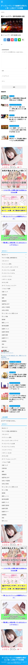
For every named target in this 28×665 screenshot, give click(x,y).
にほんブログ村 (5, 358)
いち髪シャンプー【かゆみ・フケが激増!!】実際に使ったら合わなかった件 (17, 410)
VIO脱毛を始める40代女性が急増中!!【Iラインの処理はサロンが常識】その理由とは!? (17, 365)
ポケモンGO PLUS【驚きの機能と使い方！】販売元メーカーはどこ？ (18, 119)
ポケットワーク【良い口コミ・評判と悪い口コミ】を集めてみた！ (17, 108)
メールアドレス (5, 76)
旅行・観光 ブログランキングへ (7, 352)
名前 (3, 70)
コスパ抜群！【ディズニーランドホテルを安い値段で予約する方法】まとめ (17, 129)
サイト (3, 81)
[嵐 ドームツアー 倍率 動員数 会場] (15, 39)
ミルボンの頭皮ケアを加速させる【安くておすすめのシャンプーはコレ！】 (17, 387)
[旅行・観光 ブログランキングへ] (5, 351)
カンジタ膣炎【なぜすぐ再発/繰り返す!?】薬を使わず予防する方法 (18, 376)
